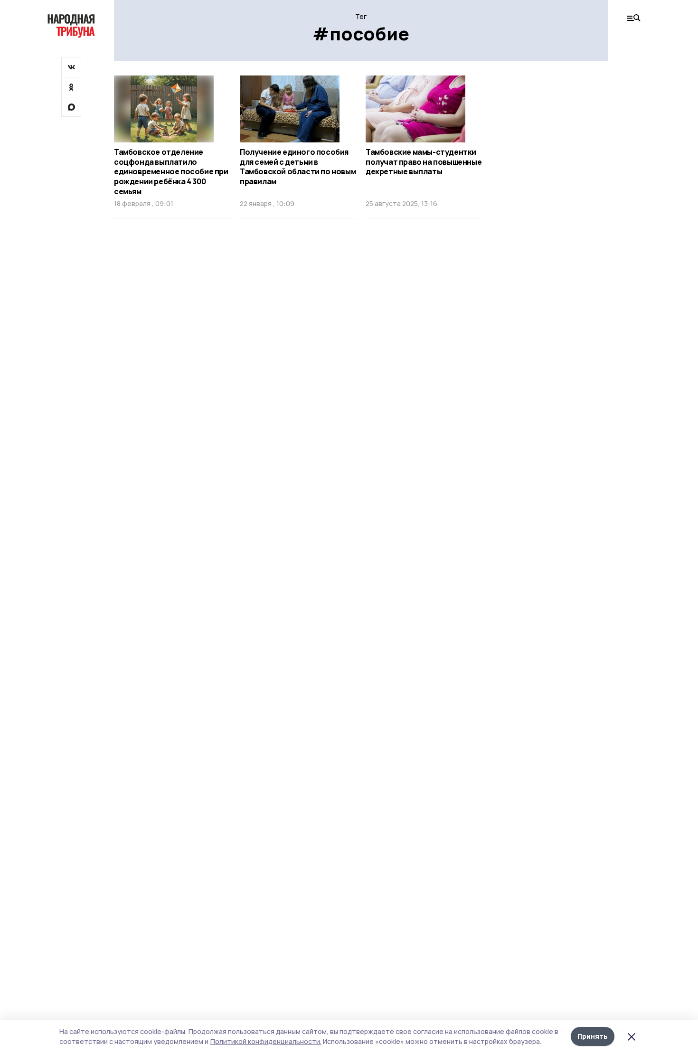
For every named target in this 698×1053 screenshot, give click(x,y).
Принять (592, 1036)
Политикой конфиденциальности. (265, 1041)
